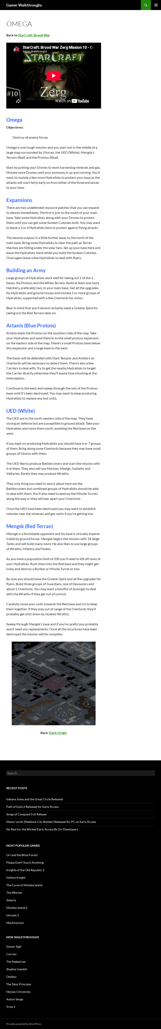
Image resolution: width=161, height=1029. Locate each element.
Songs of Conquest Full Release (26, 814)
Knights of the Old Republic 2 (25, 870)
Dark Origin (58, 733)
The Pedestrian (16, 961)
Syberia (11, 900)
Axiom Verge (14, 999)
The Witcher (14, 892)
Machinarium (15, 922)
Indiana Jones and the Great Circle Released (34, 799)
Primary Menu (156, 5)
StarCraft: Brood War (34, 35)
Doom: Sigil (13, 946)
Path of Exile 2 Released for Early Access (32, 806)
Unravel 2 (12, 915)
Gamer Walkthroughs (24, 5)
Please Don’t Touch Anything (25, 862)
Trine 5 (10, 1007)
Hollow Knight (15, 877)
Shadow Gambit (16, 969)
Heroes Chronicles (18, 991)
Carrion (11, 954)
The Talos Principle (18, 984)
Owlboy (11, 976)
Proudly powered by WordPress (23, 1023)
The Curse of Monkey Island (24, 885)
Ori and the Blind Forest (22, 855)
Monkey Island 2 (16, 907)
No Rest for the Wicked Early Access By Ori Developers (42, 829)
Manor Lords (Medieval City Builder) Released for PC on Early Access (51, 821)
